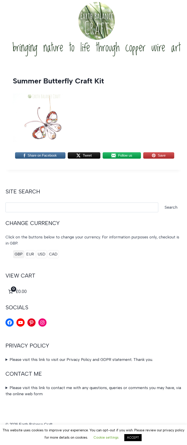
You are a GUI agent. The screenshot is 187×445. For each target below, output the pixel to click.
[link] (17, 292)
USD (41, 254)
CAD (53, 254)
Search (171, 207)
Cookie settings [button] (106, 437)
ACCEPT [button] (133, 437)
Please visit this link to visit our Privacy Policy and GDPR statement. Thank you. (81, 359)
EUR (30, 254)
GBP (19, 254)
